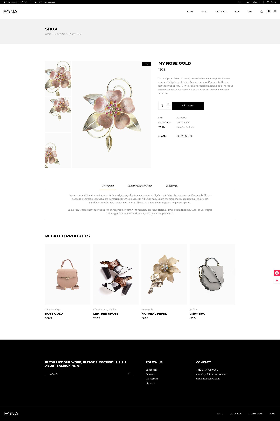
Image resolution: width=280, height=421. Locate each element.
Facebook (151, 369)
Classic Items (99, 309)
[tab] (108, 186)
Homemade (183, 122)
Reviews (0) (172, 185)
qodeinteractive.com (208, 378)
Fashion (189, 126)
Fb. (268, 2)
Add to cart (188, 105)
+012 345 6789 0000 (207, 369)
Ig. (275, 2)
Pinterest (151, 383)
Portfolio (255, 414)
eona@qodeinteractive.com (211, 374)
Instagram (152, 378)
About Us (236, 414)
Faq (247, 2)
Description (108, 185)
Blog (273, 414)
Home (220, 414)
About (240, 2)
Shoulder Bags (52, 309)
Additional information (140, 185)
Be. (272, 2)
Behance (150, 374)
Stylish (112, 309)
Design (180, 126)
